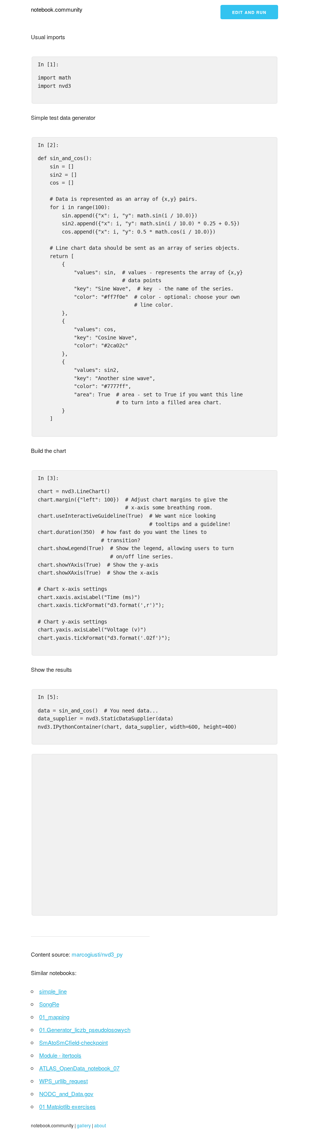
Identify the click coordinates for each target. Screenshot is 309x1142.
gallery (84, 1125)
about (100, 1125)
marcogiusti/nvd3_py (97, 954)
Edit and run (249, 12)
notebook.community (57, 9)
